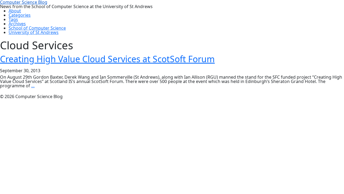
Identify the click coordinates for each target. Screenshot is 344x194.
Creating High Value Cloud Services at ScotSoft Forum (107, 59)
